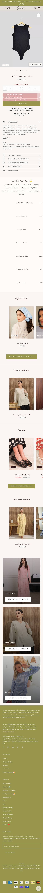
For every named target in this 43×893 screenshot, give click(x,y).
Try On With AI (36, 64)
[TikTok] (22, 747)
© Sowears (21, 863)
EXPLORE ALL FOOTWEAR (21, 486)
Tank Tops (5, 191)
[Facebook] (3, 747)
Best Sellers (9, 184)
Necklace (8, 188)
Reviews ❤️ (6, 824)
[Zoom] (38, 15)
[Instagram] (8, 747)
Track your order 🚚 (9, 772)
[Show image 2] (22, 70)
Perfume (21, 194)
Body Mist (38, 191)
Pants (29, 184)
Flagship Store (7, 797)
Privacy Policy (7, 811)
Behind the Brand (8, 807)
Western (5, 758)
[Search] (35, 8)
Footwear (25, 188)
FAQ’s (4, 800)
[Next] (26, 70)
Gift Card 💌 (6, 787)
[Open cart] (39, 8)
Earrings (29, 191)
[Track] (8, 8)
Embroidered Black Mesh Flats (22, 475)
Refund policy (7, 821)
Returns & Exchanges (9, 790)
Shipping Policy (7, 818)
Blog (4, 804)
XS (5, 88)
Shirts (23, 184)
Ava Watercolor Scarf (22, 343)
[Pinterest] (13, 747)
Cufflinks (16, 188)
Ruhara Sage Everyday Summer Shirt (22, 415)
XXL (35, 88)
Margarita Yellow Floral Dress (22, 544)
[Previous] (16, 70)
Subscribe (10, 852)
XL (28, 88)
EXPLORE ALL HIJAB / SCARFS (21, 356)
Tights (36, 184)
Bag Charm (34, 188)
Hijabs (17, 184)
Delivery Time (7, 783)
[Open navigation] (4, 8)
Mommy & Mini (7, 762)
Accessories (6, 769)
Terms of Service (8, 814)
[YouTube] (17, 747)
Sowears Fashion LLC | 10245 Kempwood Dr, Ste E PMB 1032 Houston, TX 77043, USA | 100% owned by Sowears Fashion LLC (21, 868)
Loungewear (14, 191)
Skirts (22, 191)
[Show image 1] (20, 70)
